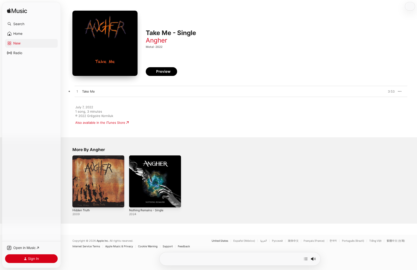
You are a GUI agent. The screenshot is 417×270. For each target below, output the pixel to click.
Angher (156, 40)
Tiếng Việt (375, 241)
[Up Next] (306, 258)
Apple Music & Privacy (119, 246)
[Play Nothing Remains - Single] (135, 201)
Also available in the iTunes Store (100, 122)
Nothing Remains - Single (148, 157)
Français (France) (314, 241)
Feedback (184, 246)
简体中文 (293, 241)
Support (168, 246)
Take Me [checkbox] (88, 91)
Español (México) (244, 241)
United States (220, 241)
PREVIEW (389, 91)
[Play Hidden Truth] (78, 201)
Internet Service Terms (86, 246)
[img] (17, 11)
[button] (31, 24)
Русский (277, 241)
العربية (263, 241)
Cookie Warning (148, 246)
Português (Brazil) (353, 241)
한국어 (333, 241)
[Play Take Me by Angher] (77, 91)
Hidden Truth (82, 157)
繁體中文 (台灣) (396, 241)
